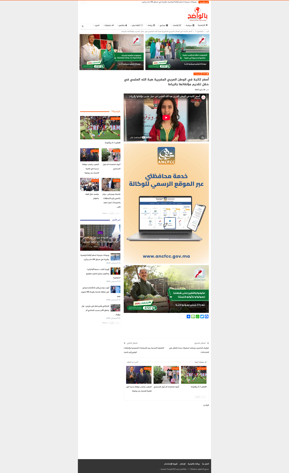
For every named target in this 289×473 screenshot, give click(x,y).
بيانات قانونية (194, 464)
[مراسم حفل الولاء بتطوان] (89, 184)
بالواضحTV (197, 74)
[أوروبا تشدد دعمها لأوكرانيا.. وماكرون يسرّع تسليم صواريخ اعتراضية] (115, 271)
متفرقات (107, 25)
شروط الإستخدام (170, 464)
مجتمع (162, 25)
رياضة (150, 25)
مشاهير (122, 25)
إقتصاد (175, 25)
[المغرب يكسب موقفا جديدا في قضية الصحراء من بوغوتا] (138, 375)
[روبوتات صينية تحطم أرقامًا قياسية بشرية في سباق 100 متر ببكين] (115, 257)
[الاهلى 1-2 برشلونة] (193, 375)
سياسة (189, 25)
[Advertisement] (124, 13)
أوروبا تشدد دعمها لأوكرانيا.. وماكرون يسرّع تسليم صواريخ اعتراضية (103, 273)
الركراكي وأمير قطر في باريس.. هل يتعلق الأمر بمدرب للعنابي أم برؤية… (101, 310)
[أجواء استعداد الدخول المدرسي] (166, 375)
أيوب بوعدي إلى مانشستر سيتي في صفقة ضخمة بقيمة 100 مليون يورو (100, 292)
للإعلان (182, 464)
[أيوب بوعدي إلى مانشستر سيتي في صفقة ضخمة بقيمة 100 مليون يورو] (115, 289)
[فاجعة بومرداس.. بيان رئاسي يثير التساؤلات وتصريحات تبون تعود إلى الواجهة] (111, 184)
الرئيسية (201, 25)
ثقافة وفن (136, 25)
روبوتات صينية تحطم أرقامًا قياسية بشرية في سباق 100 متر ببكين (169, 2)
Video (204, 74)
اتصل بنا (205, 464)
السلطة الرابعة (201, 368)
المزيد (97, 25)
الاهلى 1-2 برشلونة (112, 142)
